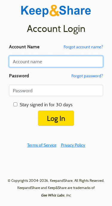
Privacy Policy (73, 145)
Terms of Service (41, 145)
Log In (56, 118)
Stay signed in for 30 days (45, 104)
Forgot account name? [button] (83, 47)
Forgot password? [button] (87, 76)
